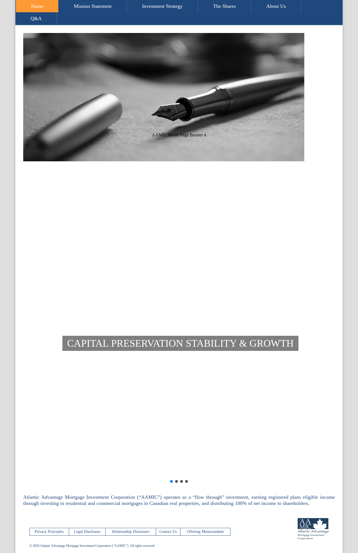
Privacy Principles (49, 532)
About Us (276, 6)
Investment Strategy (162, 6)
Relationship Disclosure (130, 532)
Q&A (36, 18)
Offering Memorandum (205, 532)
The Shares (224, 6)
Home (37, 6)
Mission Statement (93, 6)
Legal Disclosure (87, 532)
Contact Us (168, 532)
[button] (179, 465)
